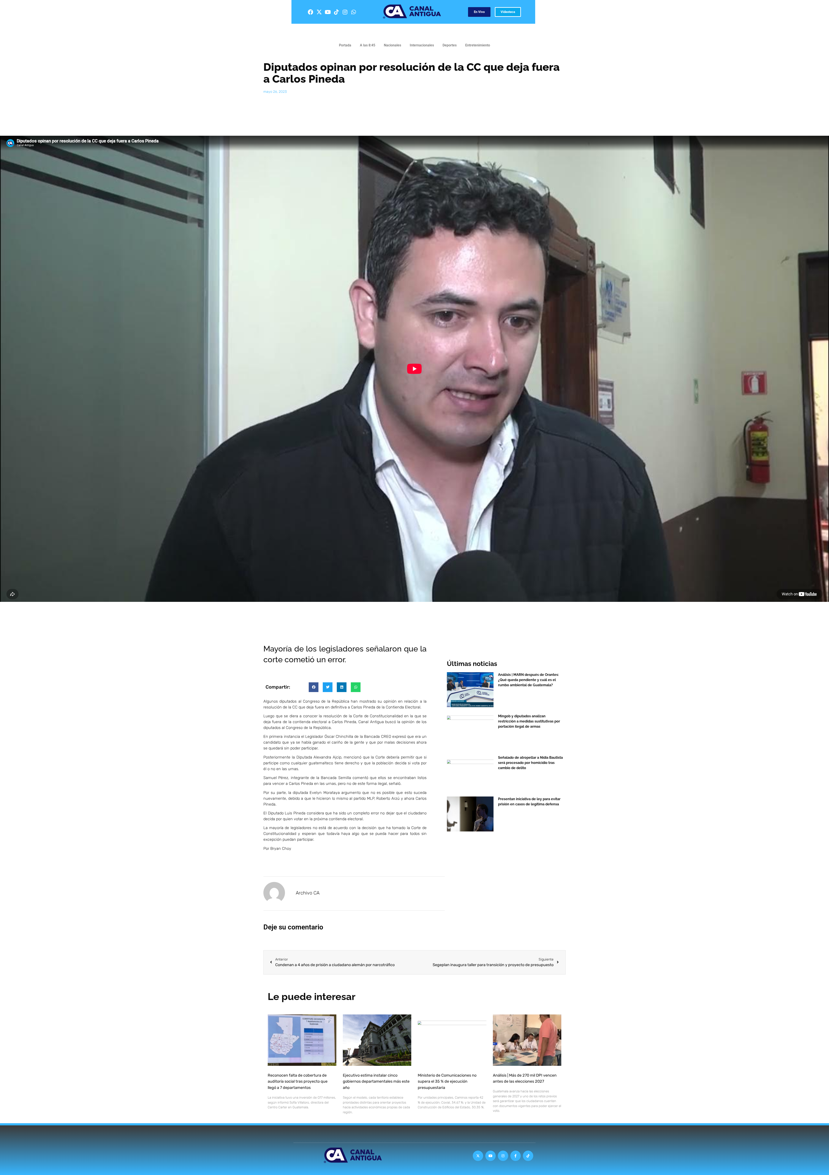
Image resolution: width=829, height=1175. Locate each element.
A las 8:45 (367, 45)
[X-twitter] (319, 12)
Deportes (450, 45)
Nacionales (392, 45)
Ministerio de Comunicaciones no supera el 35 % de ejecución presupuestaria (447, 1081)
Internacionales (422, 45)
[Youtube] (327, 12)
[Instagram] (345, 12)
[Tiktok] (336, 12)
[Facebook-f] (515, 1156)
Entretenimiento (477, 45)
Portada (345, 45)
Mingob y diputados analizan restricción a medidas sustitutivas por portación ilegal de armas (529, 721)
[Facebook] (310, 12)
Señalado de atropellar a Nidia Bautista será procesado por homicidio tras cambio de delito (530, 762)
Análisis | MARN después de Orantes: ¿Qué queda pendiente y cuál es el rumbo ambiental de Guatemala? (528, 680)
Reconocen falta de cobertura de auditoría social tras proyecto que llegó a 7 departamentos (297, 1081)
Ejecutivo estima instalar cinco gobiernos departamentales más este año (376, 1081)
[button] (313, 687)
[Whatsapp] (353, 12)
